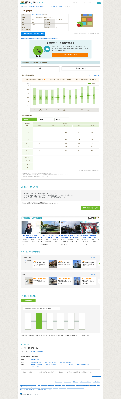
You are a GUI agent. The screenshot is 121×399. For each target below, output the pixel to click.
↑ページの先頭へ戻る (96, 376)
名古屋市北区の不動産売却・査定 (33, 33)
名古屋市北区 (59, 6)
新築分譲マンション (70, 385)
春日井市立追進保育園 (36, 364)
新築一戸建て (86, 385)
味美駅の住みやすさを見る (91, 208)
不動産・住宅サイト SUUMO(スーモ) (28, 385)
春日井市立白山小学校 (50, 362)
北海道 (21, 389)
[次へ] (99, 263)
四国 (42, 389)
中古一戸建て (93, 385)
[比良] (50, 321)
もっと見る (93, 257)
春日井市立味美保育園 (83, 364)
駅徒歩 (58, 119)
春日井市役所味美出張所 (37, 351)
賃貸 (39, 385)
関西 (39, 389)
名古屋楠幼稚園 (35, 359)
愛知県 (53, 6)
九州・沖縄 (49, 389)
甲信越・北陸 (32, 389)
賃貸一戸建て (58, 385)
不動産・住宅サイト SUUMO (27, 6)
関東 (27, 389)
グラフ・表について (94, 75)
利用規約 (75, 382)
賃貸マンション (44, 385)
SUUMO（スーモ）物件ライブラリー (32, 2)
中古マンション (79, 385)
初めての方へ (58, 382)
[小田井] (60, 321)
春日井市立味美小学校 (65, 362)
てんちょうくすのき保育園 (67, 364)
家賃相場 (63, 385)
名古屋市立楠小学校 (36, 362)
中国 (45, 389)
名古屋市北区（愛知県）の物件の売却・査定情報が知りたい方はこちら (39, 38)
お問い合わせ (96, 382)
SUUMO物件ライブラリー (43, 6)
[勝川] (28, 321)
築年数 (41, 119)
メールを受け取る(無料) (70, 54)
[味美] (39, 321)
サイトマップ (67, 382)
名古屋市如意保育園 (51, 364)
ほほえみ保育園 (35, 367)
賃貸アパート (51, 385)
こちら (80, 335)
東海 (37, 389)
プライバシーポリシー (85, 382)
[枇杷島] (82, 321)
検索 (100, 2)
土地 (98, 385)
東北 (24, 389)
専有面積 (26, 119)
